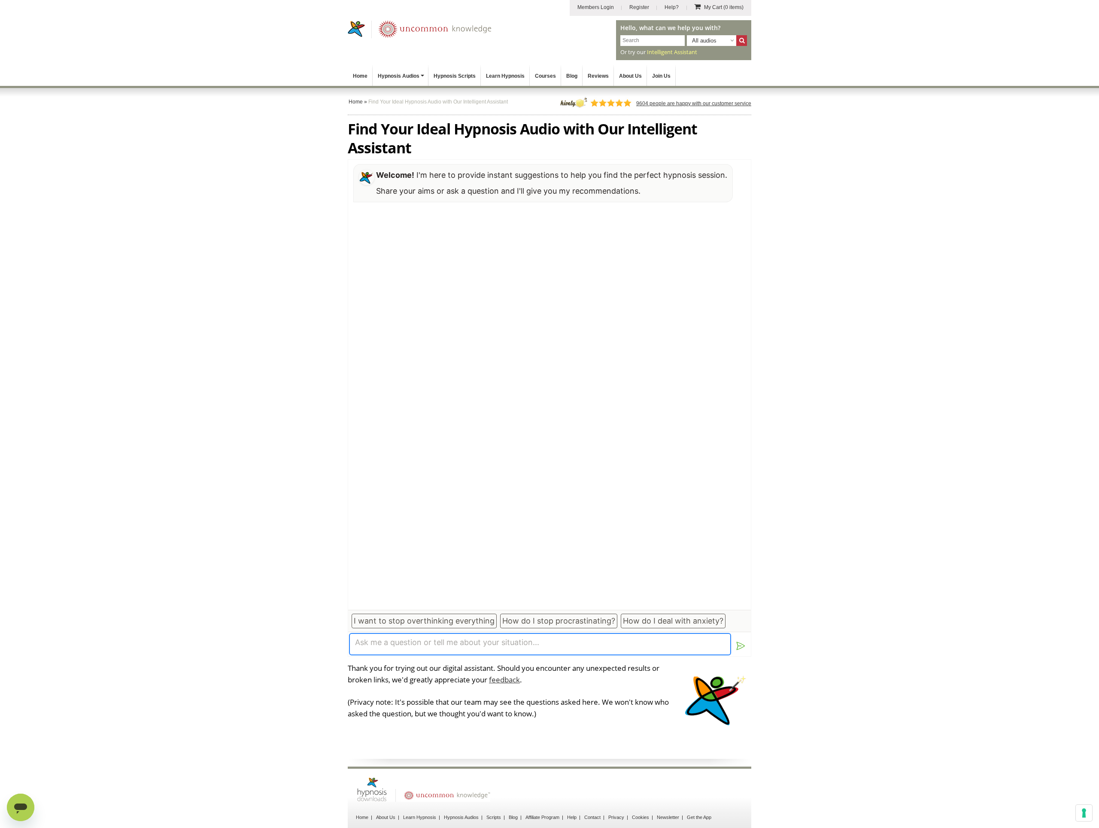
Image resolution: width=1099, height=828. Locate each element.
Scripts (493, 817)
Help (572, 817)
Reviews (598, 76)
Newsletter (668, 817)
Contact (592, 817)
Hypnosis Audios (398, 76)
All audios (704, 40)
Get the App (699, 817)
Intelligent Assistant (672, 52)
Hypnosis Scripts (455, 76)
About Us (630, 76)
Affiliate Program (542, 817)
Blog (571, 76)
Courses (545, 76)
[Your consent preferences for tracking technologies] (1084, 813)
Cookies (640, 817)
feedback (504, 680)
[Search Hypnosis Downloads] (741, 40)
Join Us (661, 76)
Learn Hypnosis (505, 76)
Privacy (616, 817)
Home (360, 76)
